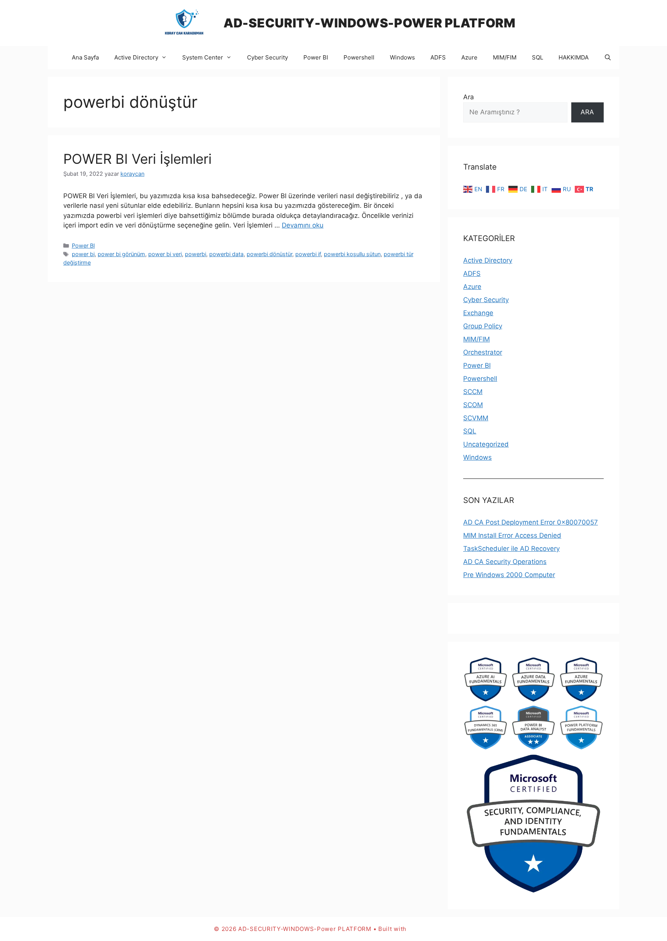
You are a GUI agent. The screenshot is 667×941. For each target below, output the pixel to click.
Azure (469, 57)
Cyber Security (267, 57)
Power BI (315, 57)
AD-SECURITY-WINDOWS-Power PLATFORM (369, 23)
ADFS (438, 57)
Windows (402, 57)
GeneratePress (430, 929)
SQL (537, 57)
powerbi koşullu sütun (352, 254)
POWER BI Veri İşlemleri (137, 159)
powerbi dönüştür (269, 254)
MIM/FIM (504, 57)
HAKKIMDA (574, 57)
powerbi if (308, 254)
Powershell (359, 57)
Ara (468, 97)
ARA (587, 112)
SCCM (472, 392)
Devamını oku (302, 225)
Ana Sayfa (85, 57)
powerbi (195, 254)
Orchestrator (482, 352)
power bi (83, 254)
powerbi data (226, 254)
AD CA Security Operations (505, 562)
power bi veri (165, 254)
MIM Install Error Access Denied (512, 535)
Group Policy (482, 326)
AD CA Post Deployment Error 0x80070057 (530, 522)
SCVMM (475, 418)
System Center (202, 57)
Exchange (478, 313)
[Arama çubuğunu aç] (607, 57)
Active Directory (136, 57)
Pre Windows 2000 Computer (509, 575)
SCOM (473, 405)
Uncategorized (486, 444)
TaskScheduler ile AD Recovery (511, 548)
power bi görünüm (121, 254)
